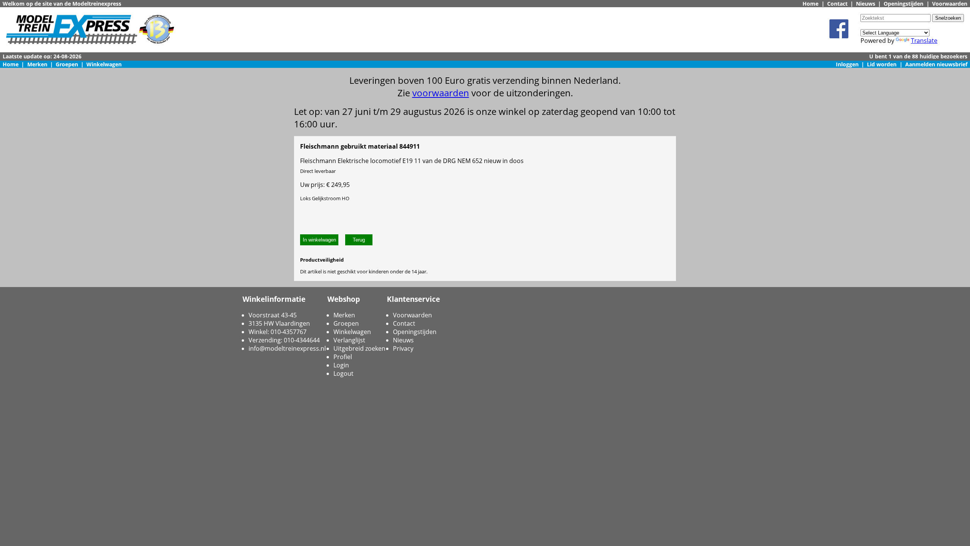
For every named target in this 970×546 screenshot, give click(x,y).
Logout (343, 373)
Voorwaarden (949, 3)
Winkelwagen (104, 64)
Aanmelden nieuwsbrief (936, 64)
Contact (837, 3)
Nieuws (865, 3)
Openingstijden (903, 3)
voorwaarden (440, 92)
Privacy (403, 348)
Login (341, 365)
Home (810, 3)
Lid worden (881, 64)
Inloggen (847, 64)
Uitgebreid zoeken (359, 348)
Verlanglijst (349, 340)
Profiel (342, 357)
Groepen (67, 64)
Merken (37, 64)
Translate (924, 40)
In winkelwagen (319, 240)
